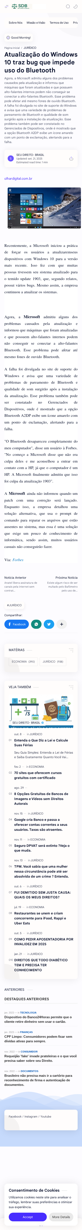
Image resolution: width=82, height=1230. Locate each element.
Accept (28, 1217)
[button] (75, 6)
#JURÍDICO (14, 605)
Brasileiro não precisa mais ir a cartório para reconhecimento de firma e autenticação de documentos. (38, 1080)
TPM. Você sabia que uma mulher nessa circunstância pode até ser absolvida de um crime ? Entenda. (41, 871)
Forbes (17, 559)
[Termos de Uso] (59, 22)
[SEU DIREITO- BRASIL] (30, 155)
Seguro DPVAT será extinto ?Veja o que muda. (42, 848)
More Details (61, 1217)
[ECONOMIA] (36, 766)
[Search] (68, 6)
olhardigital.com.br (18, 179)
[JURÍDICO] (36, 734)
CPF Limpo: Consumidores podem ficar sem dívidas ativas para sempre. (38, 1039)
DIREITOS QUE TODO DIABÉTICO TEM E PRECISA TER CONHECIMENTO (41, 965)
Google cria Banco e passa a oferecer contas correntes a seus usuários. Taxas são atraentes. (40, 825)
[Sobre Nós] (15, 22)
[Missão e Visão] (36, 22)
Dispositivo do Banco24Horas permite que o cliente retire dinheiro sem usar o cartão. (38, 1019)
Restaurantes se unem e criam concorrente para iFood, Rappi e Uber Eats (40, 918)
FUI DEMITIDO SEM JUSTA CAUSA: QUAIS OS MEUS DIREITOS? (42, 894)
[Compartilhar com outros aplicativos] (61, 624)
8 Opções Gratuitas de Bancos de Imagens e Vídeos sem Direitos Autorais (41, 799)
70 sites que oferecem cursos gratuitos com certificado (38, 775)
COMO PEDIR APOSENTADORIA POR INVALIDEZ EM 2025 (43, 941)
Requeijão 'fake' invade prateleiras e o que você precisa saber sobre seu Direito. (40, 1058)
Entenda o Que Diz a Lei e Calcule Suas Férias (41, 742)
